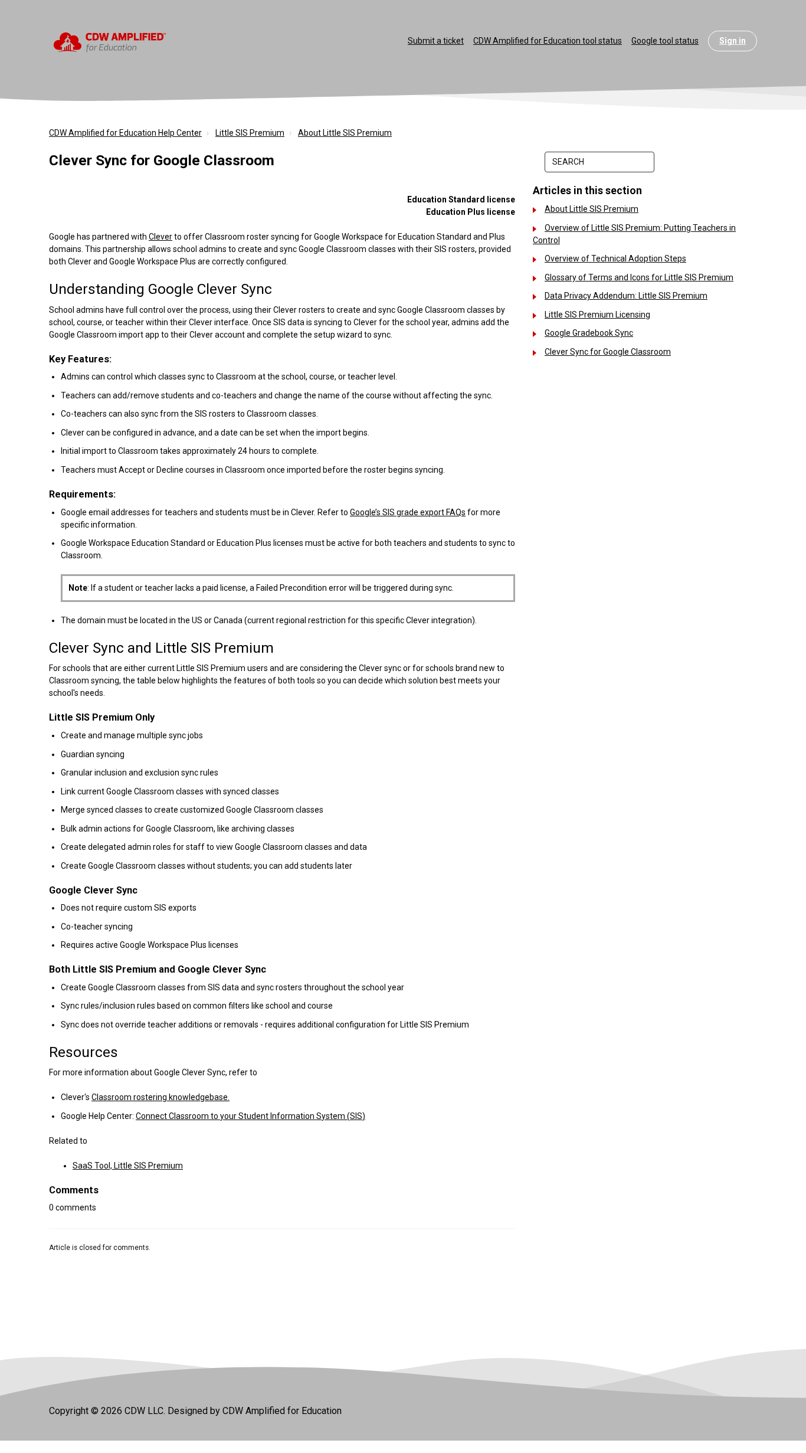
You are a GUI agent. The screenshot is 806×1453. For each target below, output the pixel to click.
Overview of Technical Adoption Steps (615, 258)
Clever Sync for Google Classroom (608, 351)
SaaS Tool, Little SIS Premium (128, 1165)
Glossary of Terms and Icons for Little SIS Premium (639, 277)
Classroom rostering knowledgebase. (160, 1097)
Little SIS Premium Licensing (597, 314)
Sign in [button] (732, 40)
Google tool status (665, 40)
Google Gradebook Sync (589, 333)
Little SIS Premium (249, 133)
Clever (160, 236)
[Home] (110, 41)
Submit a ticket (436, 40)
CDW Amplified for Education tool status (547, 40)
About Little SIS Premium (345, 133)
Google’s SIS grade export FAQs (408, 512)
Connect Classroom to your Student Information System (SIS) (250, 1116)
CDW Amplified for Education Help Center (125, 133)
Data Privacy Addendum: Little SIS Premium (626, 295)
